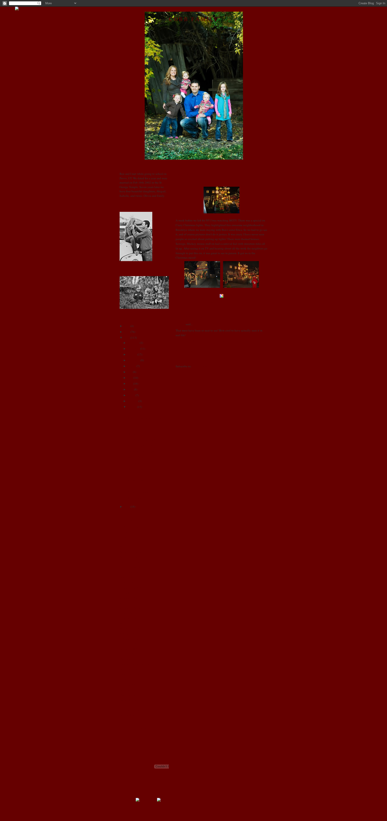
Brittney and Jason (131, 557)
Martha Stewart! (136, 480)
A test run (132, 428)
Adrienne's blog (129, 526)
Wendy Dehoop (129, 715)
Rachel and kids (129, 679)
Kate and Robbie (130, 628)
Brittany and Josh (130, 552)
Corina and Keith (130, 567)
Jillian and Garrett (130, 618)
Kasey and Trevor (130, 623)
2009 (126, 332)
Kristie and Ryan (130, 639)
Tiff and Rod (127, 705)
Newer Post (182, 358)
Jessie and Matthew (131, 608)
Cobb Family (194, 19)
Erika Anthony (129, 582)
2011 (126, 326)
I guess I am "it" (136, 412)
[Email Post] (214, 302)
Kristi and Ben (128, 633)
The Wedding (135, 434)
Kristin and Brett (130, 643)
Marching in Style (138, 492)
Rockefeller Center (138, 463)
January (131, 407)
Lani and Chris (129, 649)
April (130, 389)
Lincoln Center (136, 486)
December (133, 343)
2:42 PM (208, 302)
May (130, 383)
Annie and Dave (129, 537)
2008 (126, 338)
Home (222, 358)
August (131, 366)
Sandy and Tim (129, 689)
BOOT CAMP (128, 547)
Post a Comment (185, 351)
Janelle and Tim (129, 603)
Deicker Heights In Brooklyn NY (203, 174)
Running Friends (130, 684)
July (129, 372)
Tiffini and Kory (129, 710)
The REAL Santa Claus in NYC (145, 469)
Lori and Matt (128, 654)
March (131, 395)
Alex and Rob (128, 531)
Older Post (261, 358)
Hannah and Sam (130, 593)
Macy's (131, 474)
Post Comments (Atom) (206, 366)
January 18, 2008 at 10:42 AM (200, 341)
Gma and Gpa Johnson (133, 587)
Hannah (180, 324)
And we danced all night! (142, 440)
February (132, 401)
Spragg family (128, 700)
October (132, 354)
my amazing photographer (135, 664)
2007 (126, 507)
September (133, 360)
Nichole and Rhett (131, 674)
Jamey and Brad (129, 598)
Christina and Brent (131, 562)
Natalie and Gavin (131, 669)
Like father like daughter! (142, 451)
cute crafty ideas (129, 572)
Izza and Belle (135, 457)
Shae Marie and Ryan (133, 695)
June (130, 378)
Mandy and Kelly (130, 659)
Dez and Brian (128, 577)
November (133, 349)
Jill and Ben (127, 613)
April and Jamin (129, 541)
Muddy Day (134, 498)
